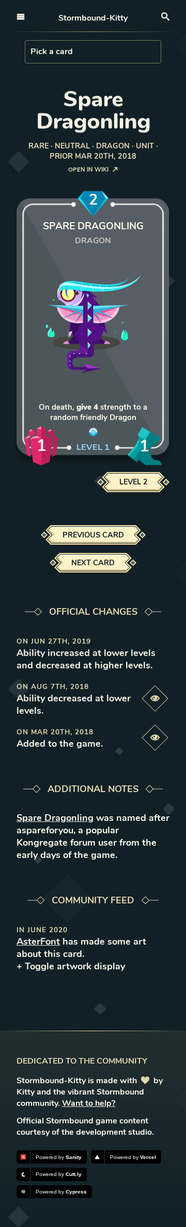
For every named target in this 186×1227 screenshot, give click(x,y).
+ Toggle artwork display (71, 966)
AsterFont (38, 941)
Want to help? (88, 1103)
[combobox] (31, 51)
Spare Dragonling (55, 818)
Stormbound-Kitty (93, 18)
